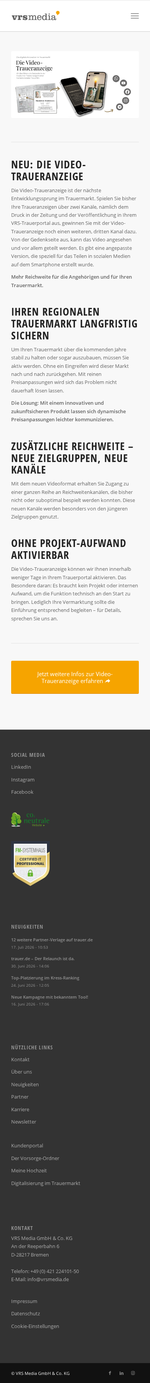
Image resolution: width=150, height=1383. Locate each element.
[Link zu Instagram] (133, 1373)
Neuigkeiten (25, 1084)
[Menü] (135, 16)
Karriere (20, 1109)
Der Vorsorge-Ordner (35, 1158)
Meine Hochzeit (29, 1170)
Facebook (22, 791)
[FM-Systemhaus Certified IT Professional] (30, 884)
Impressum (24, 1301)
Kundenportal (27, 1145)
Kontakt (20, 1059)
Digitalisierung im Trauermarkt (45, 1183)
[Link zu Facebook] (110, 1373)
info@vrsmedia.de (48, 1279)
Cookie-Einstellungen (35, 1326)
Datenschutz (25, 1313)
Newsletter (23, 1121)
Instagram (23, 779)
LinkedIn (21, 766)
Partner (19, 1096)
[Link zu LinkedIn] (121, 1373)
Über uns (21, 1071)
